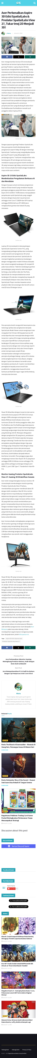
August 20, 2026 (7, 941)
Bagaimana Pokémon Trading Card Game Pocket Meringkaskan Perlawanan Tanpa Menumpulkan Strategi (17, 818)
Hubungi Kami (15, 1050)
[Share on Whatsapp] (30, 56)
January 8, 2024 (18, 33)
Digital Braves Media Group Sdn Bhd (17, 1053)
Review (5, 740)
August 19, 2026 (7, 968)
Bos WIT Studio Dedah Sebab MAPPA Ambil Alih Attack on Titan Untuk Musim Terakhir (17, 965)
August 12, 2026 (7, 1024)
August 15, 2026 (7, 997)
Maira (9, 33)
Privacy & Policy (26, 1050)
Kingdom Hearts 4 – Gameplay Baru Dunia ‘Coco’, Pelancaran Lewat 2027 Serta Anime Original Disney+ (18, 993)
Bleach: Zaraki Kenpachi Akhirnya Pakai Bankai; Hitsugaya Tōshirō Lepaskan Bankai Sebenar (17, 937)
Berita (5, 811)
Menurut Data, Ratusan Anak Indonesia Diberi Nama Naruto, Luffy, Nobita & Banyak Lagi (16, 1021)
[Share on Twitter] (18, 56)
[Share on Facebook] (7, 56)
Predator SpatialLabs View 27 (11, 641)
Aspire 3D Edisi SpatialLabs (14, 638)
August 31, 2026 (7, 823)
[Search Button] (35, 3)
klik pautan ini (24, 634)
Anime (5, 932)
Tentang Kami (5, 1050)
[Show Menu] (2, 3)
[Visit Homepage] (18, 3)
